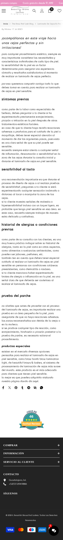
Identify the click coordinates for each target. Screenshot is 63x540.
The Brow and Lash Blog (22, 24)
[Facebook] (3, 387)
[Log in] (42, 11)
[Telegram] (28, 387)
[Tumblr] (22, 387)
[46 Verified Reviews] (32, 435)
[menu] (4, 11)
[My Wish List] (59, 11)
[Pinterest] (15, 387)
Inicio (5, 24)
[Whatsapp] (41, 387)
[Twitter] (9, 387)
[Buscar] (34, 11)
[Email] (35, 387)
